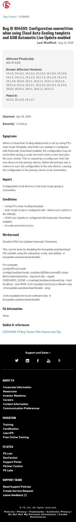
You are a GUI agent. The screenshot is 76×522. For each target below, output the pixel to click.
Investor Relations (14, 395)
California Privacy (58, 512)
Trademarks (36, 512)
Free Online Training (16, 437)
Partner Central (13, 466)
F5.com (8, 453)
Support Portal (12, 462)
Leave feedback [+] (15, 495)
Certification (11, 429)
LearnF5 (8, 433)
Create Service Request (18, 491)
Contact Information (15, 404)
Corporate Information (17, 387)
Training (8, 424)
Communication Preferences (21, 408)
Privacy (22, 512)
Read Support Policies (17, 487)
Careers (8, 400)
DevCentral (10, 458)
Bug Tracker (9, 16)
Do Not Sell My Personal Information (32, 514)
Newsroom (10, 391)
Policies (9, 512)
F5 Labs (8, 470)
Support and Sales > (38, 353)
